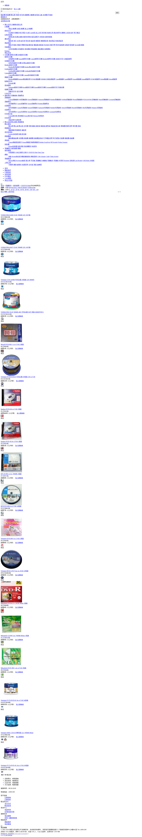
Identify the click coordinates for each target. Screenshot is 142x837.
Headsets (66, 160)
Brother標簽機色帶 (24, 79)
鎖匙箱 (38, 126)
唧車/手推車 (13, 45)
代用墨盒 (8, 110)
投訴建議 (8, 824)
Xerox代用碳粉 (67, 107)
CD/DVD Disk (33, 152)
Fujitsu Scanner (62, 142)
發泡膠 (71, 45)
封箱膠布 (21, 49)
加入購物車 (19, 219)
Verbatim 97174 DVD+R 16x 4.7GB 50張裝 (15, 765)
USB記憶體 (19, 152)
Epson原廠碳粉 (33, 99)
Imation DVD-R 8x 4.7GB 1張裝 (11, 409)
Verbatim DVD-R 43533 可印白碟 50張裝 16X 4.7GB (18, 377)
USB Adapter (41, 156)
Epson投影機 (13, 146)
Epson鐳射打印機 (40, 87)
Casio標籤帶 (68, 79)
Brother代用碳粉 (55, 107)
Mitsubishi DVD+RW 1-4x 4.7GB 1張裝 (13, 668)
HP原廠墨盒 (13, 103)
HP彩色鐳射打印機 (15, 63)
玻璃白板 (12, 37)
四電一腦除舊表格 (11, 818)
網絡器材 (34, 156)
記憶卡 (25, 152)
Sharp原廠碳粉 (103, 99)
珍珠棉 (66, 45)
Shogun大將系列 (38, 116)
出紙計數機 (20, 28)
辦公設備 (8, 122)
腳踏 (15, 164)
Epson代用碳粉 (33, 107)
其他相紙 (21, 116)
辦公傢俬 (14, 122)
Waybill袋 (77, 45)
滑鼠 (35, 164)
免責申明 (8, 810)
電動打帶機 (21, 45)
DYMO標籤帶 (95, 79)
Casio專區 (8, 178)
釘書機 (62, 33)
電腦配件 (8, 148)
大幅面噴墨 (68, 59)
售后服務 (8, 816)
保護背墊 (25, 164)
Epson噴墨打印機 (24, 59)
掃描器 (7, 140)
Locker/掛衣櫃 (13, 134)
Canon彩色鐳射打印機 (31, 75)
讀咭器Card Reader (76, 160)
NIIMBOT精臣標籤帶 (48, 79)
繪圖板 (44, 160)
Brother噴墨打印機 (49, 59)
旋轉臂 (39, 164)
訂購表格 (8, 797)
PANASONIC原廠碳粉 (90, 99)
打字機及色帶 (48, 138)
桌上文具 (38, 33)
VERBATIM (31, 187)
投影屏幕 (20, 146)
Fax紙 (28, 33)
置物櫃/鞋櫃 (65, 126)
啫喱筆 (38, 41)
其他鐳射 (8, 85)
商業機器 (8, 136)
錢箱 (33, 126)
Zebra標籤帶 (113, 79)
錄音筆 (34, 146)
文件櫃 (26, 126)
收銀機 (72, 138)
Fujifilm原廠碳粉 (67, 99)
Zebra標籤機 (104, 79)
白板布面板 (8, 35)
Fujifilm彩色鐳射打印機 (32, 71)
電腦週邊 (8, 158)
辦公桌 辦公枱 (18, 126)
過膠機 (26, 15)
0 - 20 (10, 189)
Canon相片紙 (13, 116)
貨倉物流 (8, 43)
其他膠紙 (28, 49)
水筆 (18, 41)
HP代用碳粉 (13, 107)
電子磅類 (56, 138)
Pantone (7, 51)
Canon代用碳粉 (22, 107)
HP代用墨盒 (13, 112)
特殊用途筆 (59, 41)
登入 (15, 9)
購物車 (4, 17)
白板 (41, 15)
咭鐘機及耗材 (38, 138)
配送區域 (8, 805)
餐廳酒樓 (12, 130)
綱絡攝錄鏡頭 (25, 156)
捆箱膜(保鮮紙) (39, 45)
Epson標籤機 (77, 79)
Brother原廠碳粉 (55, 99)
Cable (48, 156)
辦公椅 (13, 15)
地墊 (70, 126)
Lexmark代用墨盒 (55, 112)
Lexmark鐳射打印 (52, 87)
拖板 (10, 156)
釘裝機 (62, 138)
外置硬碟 (12, 152)
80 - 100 (29, 189)
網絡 (19, 148)
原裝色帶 (12, 120)
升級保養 (61, 87)
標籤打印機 (8, 77)
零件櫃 (75, 126)
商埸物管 (18, 130)
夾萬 (17, 15)
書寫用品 (8, 39)
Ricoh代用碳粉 (77, 107)
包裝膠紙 (8, 47)
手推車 (50, 15)
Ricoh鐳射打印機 (28, 87)
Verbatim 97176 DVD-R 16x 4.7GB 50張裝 (14, 700)
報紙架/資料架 (45, 126)
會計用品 (22, 33)
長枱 (79, 126)
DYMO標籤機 (35, 79)
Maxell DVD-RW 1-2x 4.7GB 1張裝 (12, 344)
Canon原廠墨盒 (22, 103)
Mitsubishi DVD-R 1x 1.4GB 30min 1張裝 (14, 603)
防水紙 (46, 45)
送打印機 (20, 91)
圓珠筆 (11, 41)
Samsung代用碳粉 (44, 107)
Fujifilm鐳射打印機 (11, 69)
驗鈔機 (3, 15)
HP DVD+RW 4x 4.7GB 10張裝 (11, 506)
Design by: (15, 833)
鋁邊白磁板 (19, 37)
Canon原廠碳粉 (14, 99)
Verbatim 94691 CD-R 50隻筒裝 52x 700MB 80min (17, 733)
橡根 (82, 45)
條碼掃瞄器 (35, 142)
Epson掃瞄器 (26, 142)
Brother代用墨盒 (43, 112)
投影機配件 (28, 146)
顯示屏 (28, 160)
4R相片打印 (60, 59)
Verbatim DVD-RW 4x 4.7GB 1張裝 (12, 538)
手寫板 (33, 160)
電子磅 (21, 15)
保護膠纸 (47, 49)
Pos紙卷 (11, 33)
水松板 (41, 37)
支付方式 (8, 803)
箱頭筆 (33, 41)
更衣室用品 (8, 132)
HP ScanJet (54, 142)
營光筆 (28, 41)
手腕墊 (11, 164)
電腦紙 (16, 33)
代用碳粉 (8, 105)
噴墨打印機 (13, 55)
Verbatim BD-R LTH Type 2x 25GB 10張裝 (14, 571)
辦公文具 (8, 24)
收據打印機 (8, 89)
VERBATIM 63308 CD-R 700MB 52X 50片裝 (15, 215)
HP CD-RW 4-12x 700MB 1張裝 (11, 474)
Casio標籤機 (60, 79)
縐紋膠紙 (41, 49)
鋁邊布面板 (48, 37)
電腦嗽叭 (39, 160)
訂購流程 (8, 172)
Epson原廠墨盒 (33, 103)
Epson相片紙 (28, 116)
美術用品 (52, 41)
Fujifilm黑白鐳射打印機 (16, 71)
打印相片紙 (8, 114)
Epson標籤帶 (85, 79)
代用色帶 (18, 120)
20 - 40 (15, 189)
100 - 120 (35, 189)
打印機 (7, 55)
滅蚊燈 (24, 130)
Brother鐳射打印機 (11, 65)
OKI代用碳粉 (86, 107)
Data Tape (41, 152)
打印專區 (8, 176)
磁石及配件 (35, 37)
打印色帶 (8, 118)
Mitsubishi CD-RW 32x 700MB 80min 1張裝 (15, 635)
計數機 (31, 15)
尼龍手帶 (52, 45)
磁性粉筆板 (27, 37)
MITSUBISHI (22, 187)
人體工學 (8, 162)
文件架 (31, 164)
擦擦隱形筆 (44, 41)
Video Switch (54, 156)
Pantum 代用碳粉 (97, 107)
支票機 (45, 15)
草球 (57, 45)
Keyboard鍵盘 (20, 160)
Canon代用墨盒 (22, 112)
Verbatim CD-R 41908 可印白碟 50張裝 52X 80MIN (17, 280)
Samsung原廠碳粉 (44, 99)
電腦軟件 (50, 160)
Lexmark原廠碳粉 (115, 99)
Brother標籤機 (13, 79)
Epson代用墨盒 (33, 112)
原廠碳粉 (14, 95)
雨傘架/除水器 (55, 126)
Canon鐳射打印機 (10, 73)
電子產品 (77, 33)
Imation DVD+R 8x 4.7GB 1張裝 (11, 441)
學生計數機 (12, 28)
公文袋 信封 (69, 33)
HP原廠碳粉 (23, 99)
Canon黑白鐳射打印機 (16, 75)
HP (10, 187)
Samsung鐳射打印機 (15, 87)
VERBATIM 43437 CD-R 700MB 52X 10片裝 (15, 247)
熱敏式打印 (12, 91)
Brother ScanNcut (44, 142)
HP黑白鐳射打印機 (28, 63)
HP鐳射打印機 (23, 55)
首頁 (6, 168)
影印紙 (36, 15)
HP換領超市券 (9, 812)
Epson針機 (12, 83)
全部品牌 (8, 174)
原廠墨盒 (21, 95)
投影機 (7, 144)
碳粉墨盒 (8, 95)
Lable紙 (32, 33)
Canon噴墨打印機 (36, 59)
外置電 (61, 160)
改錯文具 (50, 33)
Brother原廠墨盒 (43, 103)
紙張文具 (19, 24)
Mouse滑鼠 (12, 160)
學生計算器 (8, 180)
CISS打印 (8, 93)
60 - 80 (24, 189)
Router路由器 (16, 156)
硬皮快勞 (57, 33)
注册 (18, 9)
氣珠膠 (61, 45)
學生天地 (8, 53)
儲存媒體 (14, 148)
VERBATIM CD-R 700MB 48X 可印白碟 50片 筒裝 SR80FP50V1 (22, 312)
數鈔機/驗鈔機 (13, 138)
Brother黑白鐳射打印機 (32, 67)
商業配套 (21, 122)
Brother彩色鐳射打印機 (16, 67)
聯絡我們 (8, 170)
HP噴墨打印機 (13, 59)
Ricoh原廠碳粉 (78, 99)
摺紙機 (67, 138)
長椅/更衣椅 (22, 134)
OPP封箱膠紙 (13, 49)
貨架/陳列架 (29, 45)
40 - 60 (20, 189)
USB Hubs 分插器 (88, 160)
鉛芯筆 (22, 41)
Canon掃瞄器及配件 (15, 142)
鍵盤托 (19, 164)
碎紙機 (8, 15)
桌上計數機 (28, 28)
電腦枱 (56, 160)
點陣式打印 (8, 81)
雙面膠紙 (34, 49)
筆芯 (15, 41)
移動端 (7, 5)
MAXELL (14, 187)
